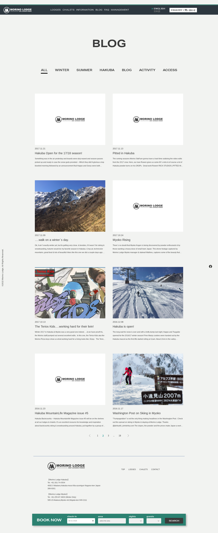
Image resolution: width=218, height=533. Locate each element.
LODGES (55, 10)
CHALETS (69, 10)
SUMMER (84, 70)
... (113, 435)
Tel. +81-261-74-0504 (56, 483)
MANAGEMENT (120, 10)
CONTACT (155, 469)
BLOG (99, 10)
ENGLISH (159, 8)
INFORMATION (85, 10)
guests (150, 516)
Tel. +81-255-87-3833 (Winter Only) (62, 497)
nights (132, 516)
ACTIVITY (147, 70)
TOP (123, 469)
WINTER (62, 70)
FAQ (106, 10)
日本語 (157, 11)
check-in (72, 516)
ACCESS (170, 70)
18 (120, 435)
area (100, 516)
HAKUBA (107, 70)
